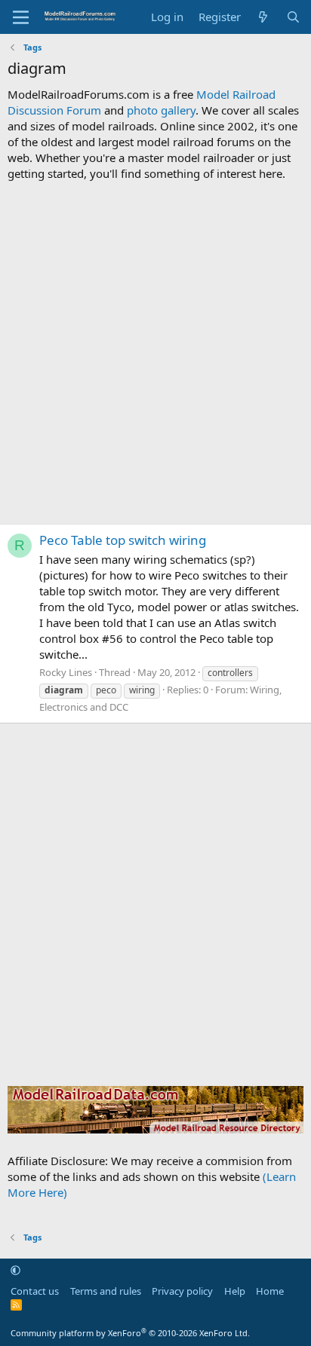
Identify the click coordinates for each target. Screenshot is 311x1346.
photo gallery (161, 110)
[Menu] (20, 17)
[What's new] (263, 17)
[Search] (293, 17)
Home (270, 1291)
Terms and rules (105, 1291)
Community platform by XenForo (130, 1332)
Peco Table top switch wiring (122, 540)
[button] (15, 1270)
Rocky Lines (65, 672)
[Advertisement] (155, 352)
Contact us (35, 1291)
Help (234, 1291)
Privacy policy (182, 1291)
